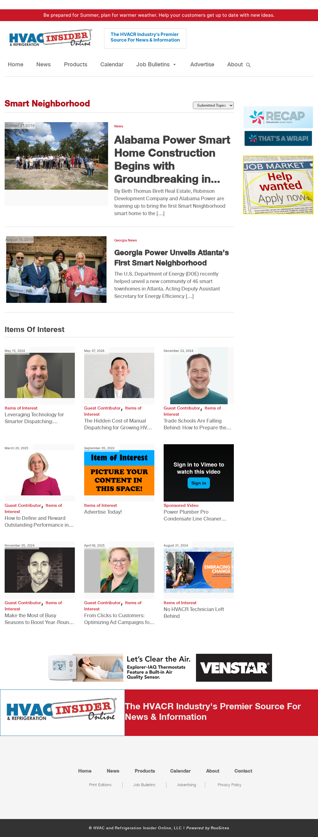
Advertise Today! (103, 512)
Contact (243, 770)
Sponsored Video (181, 505)
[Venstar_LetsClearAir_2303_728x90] (159, 667)
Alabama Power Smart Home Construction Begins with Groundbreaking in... (172, 159)
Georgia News (125, 240)
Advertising (186, 784)
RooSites (220, 828)
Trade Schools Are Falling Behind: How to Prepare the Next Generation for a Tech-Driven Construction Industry (196, 424)
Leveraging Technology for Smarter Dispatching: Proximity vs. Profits (34, 418)
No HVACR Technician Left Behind (194, 612)
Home (15, 64)
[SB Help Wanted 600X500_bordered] (278, 184)
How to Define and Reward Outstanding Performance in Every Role (37, 522)
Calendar (111, 64)
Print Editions (100, 784)
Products (75, 64)
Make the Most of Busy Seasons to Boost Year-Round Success (38, 619)
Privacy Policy (229, 784)
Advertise (202, 64)
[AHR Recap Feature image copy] (278, 125)
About (235, 64)
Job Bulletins (153, 64)
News (43, 64)
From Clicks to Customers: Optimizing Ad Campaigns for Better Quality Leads (117, 619)
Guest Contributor (102, 407)
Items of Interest (21, 407)
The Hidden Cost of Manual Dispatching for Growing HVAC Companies (119, 424)
